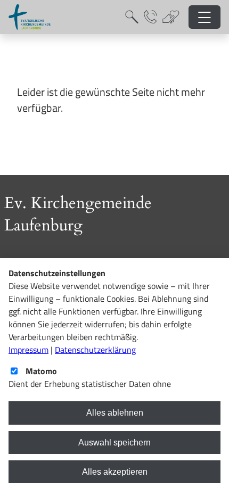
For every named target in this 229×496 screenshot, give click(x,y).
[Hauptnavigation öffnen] (205, 17)
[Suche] (132, 17)
